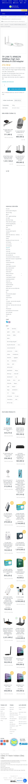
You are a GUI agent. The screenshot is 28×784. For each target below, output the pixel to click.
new (7, 227)
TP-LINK (16, 396)
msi (16, 377)
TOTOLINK (9, 396)
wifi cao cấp (9, 402)
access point (8, 244)
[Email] (4, 744)
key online (8, 229)
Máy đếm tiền (9, 225)
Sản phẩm (16, 2)
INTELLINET (10, 367)
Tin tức (11, 733)
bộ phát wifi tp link (11, 344)
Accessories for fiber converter (13, 257)
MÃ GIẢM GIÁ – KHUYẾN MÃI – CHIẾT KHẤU (14, 726)
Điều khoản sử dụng (7, 2)
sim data (8, 218)
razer (8, 386)
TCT (7, 299)
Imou (8, 364)
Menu (3, 13)
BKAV (8, 338)
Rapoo (15, 383)
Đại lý (2, 711)
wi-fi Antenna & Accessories (12, 310)
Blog (10, 711)
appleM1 (8, 233)
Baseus (8, 335)
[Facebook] (2, 741)
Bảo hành (21, 0)
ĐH (21, 2)
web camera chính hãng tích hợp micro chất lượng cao (14, 21)
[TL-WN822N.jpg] (14, 41)
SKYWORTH (14, 389)
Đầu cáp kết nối (9, 255)
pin (6, 292)
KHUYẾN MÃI (12, 720)
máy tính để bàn (9, 284)
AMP (8, 328)
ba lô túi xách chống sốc (11, 210)
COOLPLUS (9, 351)
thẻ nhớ (7, 208)
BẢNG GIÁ (3, 713)
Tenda (13, 393)
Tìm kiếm (24, 10)
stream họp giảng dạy (10, 223)
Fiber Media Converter (11, 266)
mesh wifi (16, 373)
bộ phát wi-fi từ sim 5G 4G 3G (12, 240)
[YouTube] (2, 744)
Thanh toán (3, 716)
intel (13, 364)
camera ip (8, 264)
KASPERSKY (9, 370)
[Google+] (4, 741)
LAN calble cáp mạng (10, 253)
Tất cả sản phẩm (13, 729)
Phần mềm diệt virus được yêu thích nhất (18, 16)
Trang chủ (3, 707)
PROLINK (9, 383)
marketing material (10, 279)
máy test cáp (9, 282)
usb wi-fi (6, 24)
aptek (8, 332)
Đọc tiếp (23, 139)
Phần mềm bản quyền (11, 221)
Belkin (14, 335)
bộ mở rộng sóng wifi (11, 341)
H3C (8, 360)
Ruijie (8, 389)
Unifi (16, 399)
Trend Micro (9, 399)
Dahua (8, 354)
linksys (16, 370)
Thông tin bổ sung (8, 100)
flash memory (9, 269)
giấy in (7, 214)
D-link (16, 351)
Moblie (10, 0)
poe (19, 380)
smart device (9, 275)
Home (2, 24)
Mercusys (9, 373)
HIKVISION (14, 360)
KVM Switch (8, 271)
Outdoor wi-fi (9, 286)
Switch (7, 238)
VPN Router (8, 308)
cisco (19, 344)
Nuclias (8, 380)
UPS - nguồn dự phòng (11, 216)
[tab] (8, 100)
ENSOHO (9, 357)
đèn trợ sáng (9, 212)
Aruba (13, 332)
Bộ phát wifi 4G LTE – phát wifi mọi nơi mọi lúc (12, 19)
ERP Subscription (13, 718)
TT (25, 2)
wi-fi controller (9, 312)
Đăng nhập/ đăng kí (14, 713)
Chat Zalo (5, 0)
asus (19, 332)
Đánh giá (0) (18, 100)
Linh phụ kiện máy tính (11, 231)
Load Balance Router (10, 277)
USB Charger (9, 303)
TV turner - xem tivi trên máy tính (13, 301)
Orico (14, 380)
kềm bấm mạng (9, 220)
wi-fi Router (8, 242)
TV (26, 0)
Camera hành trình (10, 262)
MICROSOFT (10, 377)
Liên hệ (16, 0)
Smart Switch (9, 297)
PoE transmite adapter (11, 294)
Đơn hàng (12, 716)
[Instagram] (7, 741)
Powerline (8, 295)
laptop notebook (9, 273)
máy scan (8, 281)
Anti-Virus (14, 328)
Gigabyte (16, 357)
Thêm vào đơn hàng (17, 89)
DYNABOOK (15, 354)
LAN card (8, 251)
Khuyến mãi (8, 314)
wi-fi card (8, 249)
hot (6, 316)
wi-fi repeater (9, 245)
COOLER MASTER (11, 348)
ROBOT (13, 386)
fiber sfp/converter (10, 268)
